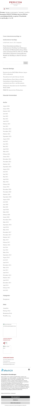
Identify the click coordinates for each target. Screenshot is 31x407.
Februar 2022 (6, 154)
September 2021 (7, 166)
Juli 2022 (5, 141)
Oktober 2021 (6, 164)
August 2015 (6, 257)
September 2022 (7, 136)
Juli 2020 (5, 202)
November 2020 (7, 192)
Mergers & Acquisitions (9, 362)
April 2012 (6, 280)
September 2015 (7, 255)
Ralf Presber (6, 42)
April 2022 (6, 149)
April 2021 (6, 179)
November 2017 (7, 235)
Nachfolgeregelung (8, 359)
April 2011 (6, 285)
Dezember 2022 (7, 129)
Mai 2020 (5, 207)
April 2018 (6, 227)
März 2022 (6, 151)
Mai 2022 (5, 146)
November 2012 (7, 275)
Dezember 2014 (7, 265)
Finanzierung (6, 361)
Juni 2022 (5, 144)
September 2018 (7, 225)
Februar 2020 (6, 214)
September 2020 (7, 197)
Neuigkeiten (19, 42)
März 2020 (6, 212)
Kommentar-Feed (7, 313)
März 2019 (6, 222)
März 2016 (6, 252)
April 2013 (6, 272)
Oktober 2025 (6, 111)
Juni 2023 (5, 126)
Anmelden (5, 308)
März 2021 (6, 182)
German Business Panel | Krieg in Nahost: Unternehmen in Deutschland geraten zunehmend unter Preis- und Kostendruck (13, 81)
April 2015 (6, 262)
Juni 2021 (5, 174)
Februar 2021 (6, 184)
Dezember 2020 (7, 189)
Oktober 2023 (6, 124)
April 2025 (6, 121)
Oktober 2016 (6, 245)
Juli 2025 (5, 114)
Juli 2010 (5, 290)
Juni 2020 (5, 204)
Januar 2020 (6, 217)
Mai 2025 (5, 119)
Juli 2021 (5, 172)
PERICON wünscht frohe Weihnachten (13, 90)
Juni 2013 (5, 270)
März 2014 (6, 267)
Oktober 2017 (6, 237)
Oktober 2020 (6, 194)
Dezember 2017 (7, 232)
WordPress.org (7, 316)
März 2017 (6, 240)
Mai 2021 (5, 177)
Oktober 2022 (6, 134)
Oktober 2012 (6, 277)
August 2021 (6, 169)
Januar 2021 (6, 187)
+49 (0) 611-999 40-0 (7, 338)
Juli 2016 (5, 247)
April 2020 (6, 209)
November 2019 (7, 219)
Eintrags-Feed (6, 311)
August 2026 (6, 106)
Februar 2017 (6, 242)
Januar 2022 (6, 156)
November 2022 (7, 131)
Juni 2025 (5, 116)
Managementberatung (8, 364)
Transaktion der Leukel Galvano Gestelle (13, 77)
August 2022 (6, 139)
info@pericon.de (6, 340)
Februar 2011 (6, 288)
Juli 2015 (5, 260)
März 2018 (6, 230)
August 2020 (6, 199)
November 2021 (7, 161)
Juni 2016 (5, 250)
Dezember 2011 (7, 282)
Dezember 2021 (7, 159)
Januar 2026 (6, 108)
